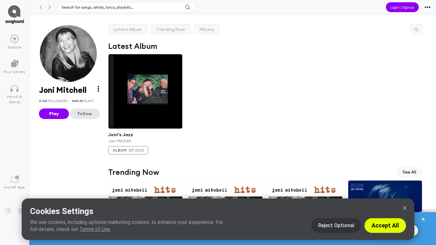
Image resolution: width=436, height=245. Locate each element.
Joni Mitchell (119, 140)
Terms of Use (94, 229)
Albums (206, 29)
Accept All (385, 225)
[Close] (404, 208)
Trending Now (170, 29)
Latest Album (128, 29)
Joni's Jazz (120, 134)
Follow (85, 113)
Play (54, 113)
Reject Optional (336, 225)
